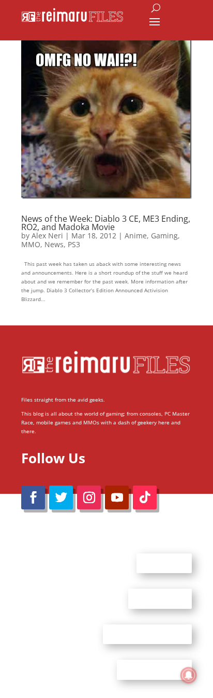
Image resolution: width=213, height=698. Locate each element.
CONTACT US (160, 598)
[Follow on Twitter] (61, 497)
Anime (136, 235)
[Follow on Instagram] (89, 497)
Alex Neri (47, 235)
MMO (30, 244)
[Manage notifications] (188, 675)
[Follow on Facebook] (33, 497)
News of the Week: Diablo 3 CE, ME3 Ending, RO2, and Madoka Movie (105, 223)
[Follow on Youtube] (117, 497)
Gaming (164, 235)
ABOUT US (164, 563)
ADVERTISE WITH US (147, 634)
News (54, 244)
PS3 (74, 244)
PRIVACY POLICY (154, 669)
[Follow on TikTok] (145, 497)
